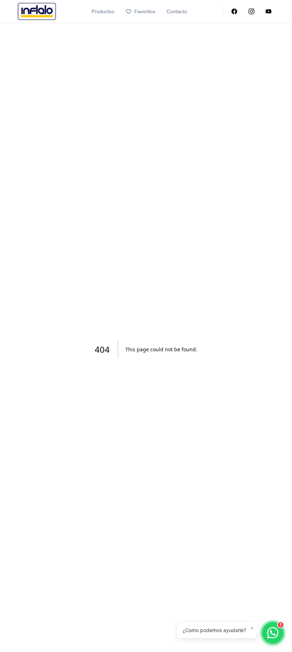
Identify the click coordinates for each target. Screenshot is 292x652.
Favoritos (144, 11)
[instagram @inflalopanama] (251, 11)
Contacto (177, 11)
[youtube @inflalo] (268, 11)
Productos (103, 11)
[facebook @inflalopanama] (234, 11)
